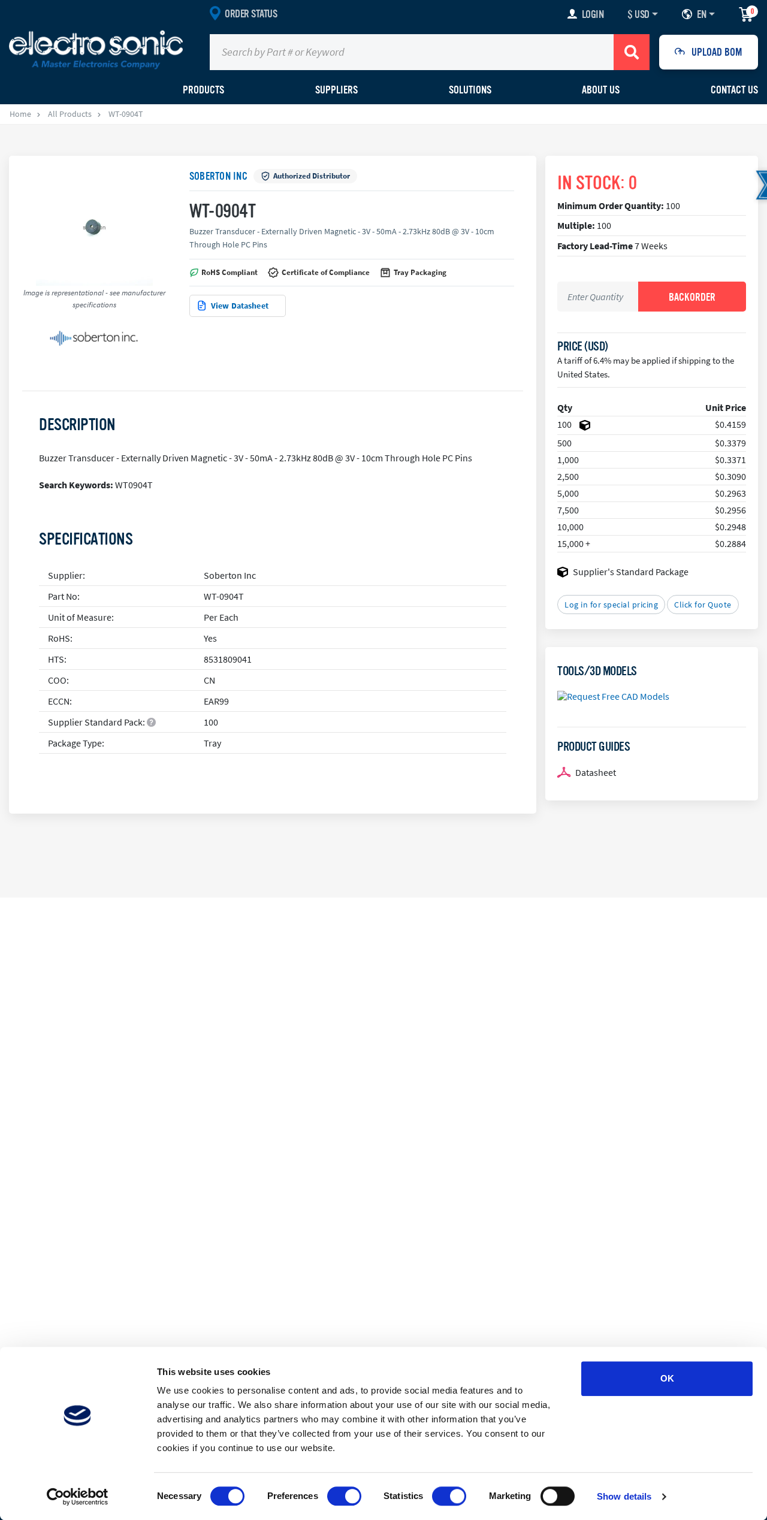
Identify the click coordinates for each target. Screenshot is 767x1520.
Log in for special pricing (611, 604)
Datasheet (595, 772)
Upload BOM (716, 52)
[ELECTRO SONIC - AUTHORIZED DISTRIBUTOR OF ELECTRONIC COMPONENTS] (96, 49)
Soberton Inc (218, 176)
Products (203, 90)
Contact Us (734, 90)
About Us (601, 90)
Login (593, 14)
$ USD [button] (638, 14)
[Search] (632, 52)
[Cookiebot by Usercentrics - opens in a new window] (77, 1497)
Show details (624, 1496)
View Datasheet (239, 305)
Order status (251, 14)
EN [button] (701, 14)
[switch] (344, 1496)
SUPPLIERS (336, 90)
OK (667, 1378)
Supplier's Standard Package (631, 572)
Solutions (470, 90)
